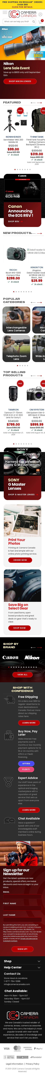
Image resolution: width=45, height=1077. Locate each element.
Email (6, 891)
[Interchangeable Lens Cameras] (16, 319)
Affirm (26, 763)
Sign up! (22, 949)
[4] (22, 169)
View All (23, 674)
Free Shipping (28, 697)
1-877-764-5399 (12, 981)
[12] (36, 667)
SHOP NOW (19, 628)
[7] (28, 291)
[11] (33, 667)
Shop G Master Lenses (21, 494)
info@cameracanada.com (17, 984)
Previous (33, 103)
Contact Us (12, 974)
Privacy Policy (32, 1063)
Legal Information (14, 1063)
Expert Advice (28, 778)
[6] (27, 169)
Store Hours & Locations (15, 978)
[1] (15, 169)
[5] (25, 169)
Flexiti (26, 769)
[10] (31, 667)
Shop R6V (13, 221)
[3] (18, 291)
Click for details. (22, 7)
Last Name (9, 915)
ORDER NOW (20, 560)
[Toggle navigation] (5, 12)
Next (39, 103)
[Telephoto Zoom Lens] (16, 348)
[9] (28, 667)
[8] (31, 291)
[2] (17, 169)
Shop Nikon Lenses (20, 81)
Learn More (29, 722)
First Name (9, 903)
